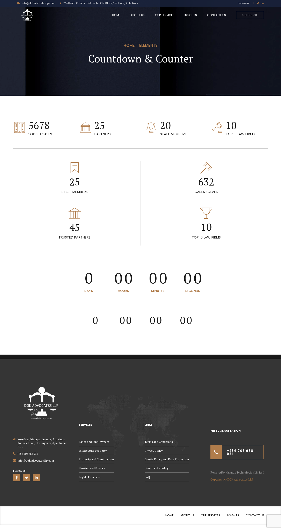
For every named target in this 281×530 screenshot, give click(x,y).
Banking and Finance (92, 468)
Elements (148, 45)
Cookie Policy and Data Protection (167, 459)
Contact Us (216, 15)
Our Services (164, 15)
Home (116, 15)
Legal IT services (90, 477)
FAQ (147, 477)
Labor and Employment (94, 442)
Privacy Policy (154, 450)
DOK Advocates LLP (240, 479)
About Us (138, 15)
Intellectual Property (93, 450)
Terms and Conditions (159, 442)
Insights (191, 15)
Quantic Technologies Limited (245, 472)
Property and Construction (96, 459)
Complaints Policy (156, 468)
